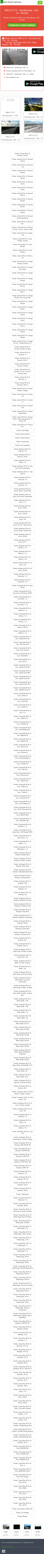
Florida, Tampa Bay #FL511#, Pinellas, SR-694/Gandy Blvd (22, 1436)
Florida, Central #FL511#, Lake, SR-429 (22, 245)
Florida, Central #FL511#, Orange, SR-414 (22, 285)
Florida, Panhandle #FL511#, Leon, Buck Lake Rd (22, 649)
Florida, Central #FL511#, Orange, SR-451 (22, 308)
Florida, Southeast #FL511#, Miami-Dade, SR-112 (22, 1022)
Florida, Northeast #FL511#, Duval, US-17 (22, 541)
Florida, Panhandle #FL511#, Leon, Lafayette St (22, 723)
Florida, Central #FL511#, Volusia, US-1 (22, 426)
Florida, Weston (22, 1516)
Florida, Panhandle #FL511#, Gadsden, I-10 (22, 609)
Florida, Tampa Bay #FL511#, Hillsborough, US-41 (22, 1295)
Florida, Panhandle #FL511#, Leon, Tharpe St (22, 791)
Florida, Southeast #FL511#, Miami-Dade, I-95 (22, 1017)
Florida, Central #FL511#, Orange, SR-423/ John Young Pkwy (22, 297)
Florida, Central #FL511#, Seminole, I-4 (22, 378)
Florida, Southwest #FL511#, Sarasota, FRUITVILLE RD (22, 1161)
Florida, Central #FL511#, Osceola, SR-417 (22, 359)
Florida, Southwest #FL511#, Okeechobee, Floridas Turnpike (22, 1138)
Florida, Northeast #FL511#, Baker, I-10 (22, 461)
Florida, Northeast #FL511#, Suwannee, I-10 (22, 575)
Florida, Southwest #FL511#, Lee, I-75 (22, 1132)
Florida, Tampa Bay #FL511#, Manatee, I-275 (22, 1333)
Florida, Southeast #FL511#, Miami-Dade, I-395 (22, 1005)
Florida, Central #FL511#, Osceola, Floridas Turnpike (22, 348)
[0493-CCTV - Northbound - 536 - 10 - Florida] (15, 56)
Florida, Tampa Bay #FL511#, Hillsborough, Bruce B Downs (22, 1216)
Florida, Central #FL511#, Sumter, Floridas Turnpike (22, 389)
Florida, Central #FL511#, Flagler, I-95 (22, 234)
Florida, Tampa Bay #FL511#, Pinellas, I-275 (22, 1419)
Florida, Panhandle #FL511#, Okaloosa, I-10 (22, 825)
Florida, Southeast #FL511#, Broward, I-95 (22, 893)
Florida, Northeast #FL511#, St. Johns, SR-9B (22, 569)
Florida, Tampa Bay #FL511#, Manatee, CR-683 (22, 1328)
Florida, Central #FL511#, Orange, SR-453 (22, 314)
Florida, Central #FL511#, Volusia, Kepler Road (22, 412)
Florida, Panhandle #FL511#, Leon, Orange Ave (22, 763)
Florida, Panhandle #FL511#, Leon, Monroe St (22, 751)
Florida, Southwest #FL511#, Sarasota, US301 (22, 1189)
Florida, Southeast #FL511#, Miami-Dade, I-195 (22, 1000)
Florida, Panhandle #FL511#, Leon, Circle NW (22, 700)
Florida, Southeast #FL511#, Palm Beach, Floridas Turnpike (22, 1093)
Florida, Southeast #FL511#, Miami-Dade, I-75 (22, 1011)
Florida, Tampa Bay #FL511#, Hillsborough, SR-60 (22, 1261)
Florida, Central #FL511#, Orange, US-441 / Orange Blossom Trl (22, 342)
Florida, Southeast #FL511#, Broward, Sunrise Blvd (22, 928)
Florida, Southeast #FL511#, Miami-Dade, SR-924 (22, 1059)
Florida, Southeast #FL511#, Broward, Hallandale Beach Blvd (22, 871)
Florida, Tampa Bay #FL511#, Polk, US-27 (22, 1493)
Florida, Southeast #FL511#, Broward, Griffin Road (22, 865)
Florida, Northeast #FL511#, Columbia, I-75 (22, 484)
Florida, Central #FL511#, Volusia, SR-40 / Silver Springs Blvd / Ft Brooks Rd (22, 419)
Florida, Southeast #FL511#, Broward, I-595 (22, 882)
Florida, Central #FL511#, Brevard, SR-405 (22, 171)
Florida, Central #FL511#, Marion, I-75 (22, 257)
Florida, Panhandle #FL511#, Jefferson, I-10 (22, 632)
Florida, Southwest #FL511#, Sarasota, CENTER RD (22, 1150)
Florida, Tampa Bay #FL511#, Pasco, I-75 (22, 1390)
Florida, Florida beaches (22, 438)
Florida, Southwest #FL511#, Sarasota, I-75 (22, 1172)
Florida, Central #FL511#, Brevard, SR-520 (22, 200)
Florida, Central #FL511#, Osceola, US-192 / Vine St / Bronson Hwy (22, 371)
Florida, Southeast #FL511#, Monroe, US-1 (22, 1087)
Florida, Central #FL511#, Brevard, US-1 (22, 223)
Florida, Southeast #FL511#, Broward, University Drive (22, 933)
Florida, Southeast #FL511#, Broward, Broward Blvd (22, 854)
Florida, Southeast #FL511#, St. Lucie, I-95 (22, 1110)
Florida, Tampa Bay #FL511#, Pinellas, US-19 (22, 1442)
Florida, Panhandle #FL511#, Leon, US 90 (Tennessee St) (22, 808)
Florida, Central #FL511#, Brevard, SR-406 (22, 177)
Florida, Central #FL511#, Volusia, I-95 (22, 407)
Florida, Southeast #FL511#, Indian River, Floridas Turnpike (22, 950)
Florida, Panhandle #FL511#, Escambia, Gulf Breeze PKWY (22, 592)
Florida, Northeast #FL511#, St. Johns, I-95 (22, 564)
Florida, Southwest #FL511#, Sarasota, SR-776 (22, 1178)
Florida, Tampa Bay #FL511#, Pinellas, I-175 (22, 1413)
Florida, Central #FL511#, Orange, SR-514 (22, 325)
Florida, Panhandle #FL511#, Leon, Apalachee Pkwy (22, 638)
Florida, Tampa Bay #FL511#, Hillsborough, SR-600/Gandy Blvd (22, 1267)
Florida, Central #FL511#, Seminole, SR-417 (22, 384)
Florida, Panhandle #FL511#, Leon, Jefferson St (22, 717)
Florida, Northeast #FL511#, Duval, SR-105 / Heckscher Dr (22, 524)
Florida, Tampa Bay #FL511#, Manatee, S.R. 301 (22, 1345)
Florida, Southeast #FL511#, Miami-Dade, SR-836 (22, 1034)
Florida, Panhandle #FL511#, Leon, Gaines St (22, 706)
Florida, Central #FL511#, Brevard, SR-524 (22, 206)
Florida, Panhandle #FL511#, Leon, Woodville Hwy (22, 820)
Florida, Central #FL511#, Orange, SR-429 (22, 302)
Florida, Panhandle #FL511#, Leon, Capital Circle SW (22, 683)
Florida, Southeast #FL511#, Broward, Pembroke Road (22, 905)
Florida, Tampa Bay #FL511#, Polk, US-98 (22, 1504)
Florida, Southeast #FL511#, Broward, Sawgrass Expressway (22, 916)
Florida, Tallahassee (22, 1194)
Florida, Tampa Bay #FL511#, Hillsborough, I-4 (22, 1244)
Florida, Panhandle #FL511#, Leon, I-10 (22, 711)
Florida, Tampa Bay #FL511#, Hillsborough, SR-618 (22, 1278)
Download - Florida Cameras (22, 25)
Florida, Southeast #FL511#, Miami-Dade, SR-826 (22, 1028)
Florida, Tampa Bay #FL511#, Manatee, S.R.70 (22, 1356)
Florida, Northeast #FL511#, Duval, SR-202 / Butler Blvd (22, 530)
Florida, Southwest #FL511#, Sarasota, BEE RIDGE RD (22, 1144)
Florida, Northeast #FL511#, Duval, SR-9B (22, 535)
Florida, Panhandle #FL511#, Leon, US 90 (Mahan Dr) (22, 802)
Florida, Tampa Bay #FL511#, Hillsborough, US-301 (22, 1290)
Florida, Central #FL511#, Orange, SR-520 (22, 331)
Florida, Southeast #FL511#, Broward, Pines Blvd (22, 911)
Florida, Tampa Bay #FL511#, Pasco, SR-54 (22, 1396)
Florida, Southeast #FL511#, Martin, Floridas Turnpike (22, 962)
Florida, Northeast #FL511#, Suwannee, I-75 (22, 581)
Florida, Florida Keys (22, 442)
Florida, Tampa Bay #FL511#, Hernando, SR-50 (22, 1204)
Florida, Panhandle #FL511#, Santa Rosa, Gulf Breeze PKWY (22, 831)
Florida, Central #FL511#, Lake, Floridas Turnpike (22, 240)
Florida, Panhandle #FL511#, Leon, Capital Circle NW (22, 672)
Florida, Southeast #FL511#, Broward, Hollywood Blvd (22, 876)
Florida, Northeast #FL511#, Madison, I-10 (22, 552)
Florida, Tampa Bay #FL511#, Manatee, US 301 (22, 1373)
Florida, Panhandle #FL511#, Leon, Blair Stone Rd (22, 643)
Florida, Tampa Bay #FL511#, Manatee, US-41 (22, 1379)
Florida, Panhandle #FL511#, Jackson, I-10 (22, 621)
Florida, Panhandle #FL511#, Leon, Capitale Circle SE (22, 689)
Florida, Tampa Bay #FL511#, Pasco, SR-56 (22, 1402)
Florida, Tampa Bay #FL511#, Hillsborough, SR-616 (22, 1273)
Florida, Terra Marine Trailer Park (22, 1509)
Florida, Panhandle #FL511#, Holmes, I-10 (22, 615)
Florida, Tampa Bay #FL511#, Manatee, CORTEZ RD (22, 1322)
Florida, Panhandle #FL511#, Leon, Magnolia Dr (22, 734)
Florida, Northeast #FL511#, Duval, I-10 (22, 501)
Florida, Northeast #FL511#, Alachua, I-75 (22, 450)
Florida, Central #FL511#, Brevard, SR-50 (22, 188)
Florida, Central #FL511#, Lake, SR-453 (22, 251)
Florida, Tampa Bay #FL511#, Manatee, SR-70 (22, 1362)
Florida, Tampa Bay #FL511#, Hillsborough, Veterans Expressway (22, 1308)
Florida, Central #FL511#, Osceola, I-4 (22, 353)
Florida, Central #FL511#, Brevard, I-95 (22, 166)
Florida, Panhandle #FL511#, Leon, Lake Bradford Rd (22, 729)
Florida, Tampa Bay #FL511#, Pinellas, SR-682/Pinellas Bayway (22, 1430)
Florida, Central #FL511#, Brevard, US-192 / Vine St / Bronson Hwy (22, 228)
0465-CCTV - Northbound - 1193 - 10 (10, 115)
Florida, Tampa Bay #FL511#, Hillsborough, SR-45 (22, 1256)
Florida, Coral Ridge (22, 430)
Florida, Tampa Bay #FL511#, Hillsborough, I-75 (22, 1250)
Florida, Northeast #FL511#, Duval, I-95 (22, 518)
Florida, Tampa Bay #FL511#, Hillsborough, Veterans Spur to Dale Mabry (22, 1315)
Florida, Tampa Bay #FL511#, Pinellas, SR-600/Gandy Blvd (22, 1424)
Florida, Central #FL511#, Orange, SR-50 (22, 319)
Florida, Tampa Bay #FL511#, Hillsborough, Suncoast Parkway (22, 1284)
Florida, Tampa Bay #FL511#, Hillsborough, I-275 (22, 1239)
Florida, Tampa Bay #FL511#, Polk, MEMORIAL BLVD (22, 1470)
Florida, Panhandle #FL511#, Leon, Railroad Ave (22, 780)
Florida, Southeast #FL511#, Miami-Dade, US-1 (22, 1070)
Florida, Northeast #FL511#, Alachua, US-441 (22, 456)
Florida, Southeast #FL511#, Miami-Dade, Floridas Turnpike (22, 986)
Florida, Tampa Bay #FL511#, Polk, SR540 (22, 1487)
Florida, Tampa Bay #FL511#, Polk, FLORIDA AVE (22, 1453)
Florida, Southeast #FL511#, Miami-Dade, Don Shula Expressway (22, 980)
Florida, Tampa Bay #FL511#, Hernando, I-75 (22, 1199)
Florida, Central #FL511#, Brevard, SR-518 (22, 194)
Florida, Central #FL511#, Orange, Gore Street (22, 268)
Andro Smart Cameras (11, 2)
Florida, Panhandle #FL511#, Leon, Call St (22, 660)
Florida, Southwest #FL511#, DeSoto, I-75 (22, 1127)
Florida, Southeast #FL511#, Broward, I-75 (22, 888)
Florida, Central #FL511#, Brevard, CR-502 (22, 154)
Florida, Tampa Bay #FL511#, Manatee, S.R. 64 (22, 1351)
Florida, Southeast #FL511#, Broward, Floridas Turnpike (22, 859)
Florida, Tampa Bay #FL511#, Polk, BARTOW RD (22, 1447)
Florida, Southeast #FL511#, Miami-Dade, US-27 (22, 1076)
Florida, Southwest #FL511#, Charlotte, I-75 (22, 1115)
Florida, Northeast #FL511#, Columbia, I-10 (22, 478)
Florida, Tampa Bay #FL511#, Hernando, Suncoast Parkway (22, 1210)
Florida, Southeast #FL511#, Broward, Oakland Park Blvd (22, 899)
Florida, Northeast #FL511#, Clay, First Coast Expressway (22, 467)
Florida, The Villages (22, 1513)
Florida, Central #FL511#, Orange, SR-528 (22, 336)
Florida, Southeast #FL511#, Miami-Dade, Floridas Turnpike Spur (22, 993)
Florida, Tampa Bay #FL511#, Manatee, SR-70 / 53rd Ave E (22, 1368)
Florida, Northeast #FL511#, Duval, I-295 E (22, 507)
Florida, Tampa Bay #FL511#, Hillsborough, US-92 (22, 1301)
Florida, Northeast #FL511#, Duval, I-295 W (22, 512)
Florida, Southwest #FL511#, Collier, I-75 (22, 1121)
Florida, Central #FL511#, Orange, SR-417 (22, 291)
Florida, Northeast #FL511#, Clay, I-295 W (22, 473)
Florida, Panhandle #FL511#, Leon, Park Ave (22, 768)
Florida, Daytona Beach (22, 434)
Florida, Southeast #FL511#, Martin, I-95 (22, 967)
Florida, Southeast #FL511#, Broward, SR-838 (22, 922)
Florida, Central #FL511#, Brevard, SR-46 (22, 183)
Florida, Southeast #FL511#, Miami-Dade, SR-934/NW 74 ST (22, 1064)
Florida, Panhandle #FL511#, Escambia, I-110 (22, 603)
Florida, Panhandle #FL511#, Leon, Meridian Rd (22, 740)
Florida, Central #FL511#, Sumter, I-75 (22, 395)
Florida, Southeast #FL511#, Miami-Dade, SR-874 (22, 1040)
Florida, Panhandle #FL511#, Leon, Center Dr (22, 694)
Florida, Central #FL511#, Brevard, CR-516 (22, 160)
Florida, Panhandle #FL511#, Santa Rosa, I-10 (22, 837)
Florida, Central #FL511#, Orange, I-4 (22, 274)
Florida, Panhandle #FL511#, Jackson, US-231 (22, 626)
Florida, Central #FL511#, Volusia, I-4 (22, 401)
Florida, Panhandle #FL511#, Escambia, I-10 (22, 598)
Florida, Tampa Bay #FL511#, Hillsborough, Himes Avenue (22, 1233)
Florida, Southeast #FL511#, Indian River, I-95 (22, 956)
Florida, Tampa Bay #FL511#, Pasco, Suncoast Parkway (22, 1407)
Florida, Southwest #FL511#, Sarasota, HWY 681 (22, 1167)
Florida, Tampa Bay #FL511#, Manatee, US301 (22, 1385)
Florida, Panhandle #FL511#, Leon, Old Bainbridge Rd (22, 757)
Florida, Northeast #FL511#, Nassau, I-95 (22, 558)
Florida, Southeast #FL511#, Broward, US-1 (22, 939)
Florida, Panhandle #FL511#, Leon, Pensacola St (22, 774)
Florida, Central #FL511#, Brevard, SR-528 (22, 211)
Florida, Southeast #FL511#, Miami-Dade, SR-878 (22, 1045)
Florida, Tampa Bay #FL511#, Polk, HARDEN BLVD (22, 1459)
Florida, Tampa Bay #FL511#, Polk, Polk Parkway (22, 1476)
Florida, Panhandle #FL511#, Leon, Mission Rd (22, 746)
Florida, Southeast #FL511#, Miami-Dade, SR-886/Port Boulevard (22, 1052)
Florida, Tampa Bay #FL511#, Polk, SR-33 (22, 1481)
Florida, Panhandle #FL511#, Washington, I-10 (22, 848)
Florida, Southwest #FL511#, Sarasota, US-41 (22, 1184)
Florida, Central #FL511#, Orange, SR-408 (22, 279)
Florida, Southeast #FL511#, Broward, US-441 (22, 945)
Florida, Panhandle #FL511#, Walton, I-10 (22, 842)
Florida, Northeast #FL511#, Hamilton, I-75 (22, 547)
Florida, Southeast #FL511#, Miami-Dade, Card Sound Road (22, 973)
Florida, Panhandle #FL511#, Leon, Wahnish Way (22, 814)
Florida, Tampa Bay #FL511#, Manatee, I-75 (22, 1339)
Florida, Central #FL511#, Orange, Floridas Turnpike (22, 262)
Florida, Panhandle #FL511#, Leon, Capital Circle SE (22, 677)
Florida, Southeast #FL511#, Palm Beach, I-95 (22, 1098)
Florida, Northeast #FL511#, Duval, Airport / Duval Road (22, 490)
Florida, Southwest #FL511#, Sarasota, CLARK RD (22, 1155)
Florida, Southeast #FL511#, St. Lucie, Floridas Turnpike (22, 1104)
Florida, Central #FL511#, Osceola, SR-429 (22, 365)
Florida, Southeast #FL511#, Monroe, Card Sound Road (22, 1081)
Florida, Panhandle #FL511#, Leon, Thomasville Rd (22, 797)
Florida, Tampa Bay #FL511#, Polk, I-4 (22, 1464)
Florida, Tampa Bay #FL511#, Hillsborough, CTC (22, 1227)
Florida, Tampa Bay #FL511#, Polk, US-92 (22, 1498)
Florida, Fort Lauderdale (22, 445)
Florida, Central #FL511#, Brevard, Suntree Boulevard (22, 217)
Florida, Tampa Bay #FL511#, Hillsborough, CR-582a (22, 1222)
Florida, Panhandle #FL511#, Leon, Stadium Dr (22, 785)
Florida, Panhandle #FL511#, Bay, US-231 (22, 586)
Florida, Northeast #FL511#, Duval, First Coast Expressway (22, 495)
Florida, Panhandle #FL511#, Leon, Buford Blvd (22, 655)
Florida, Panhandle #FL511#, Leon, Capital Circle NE (22, 666)
